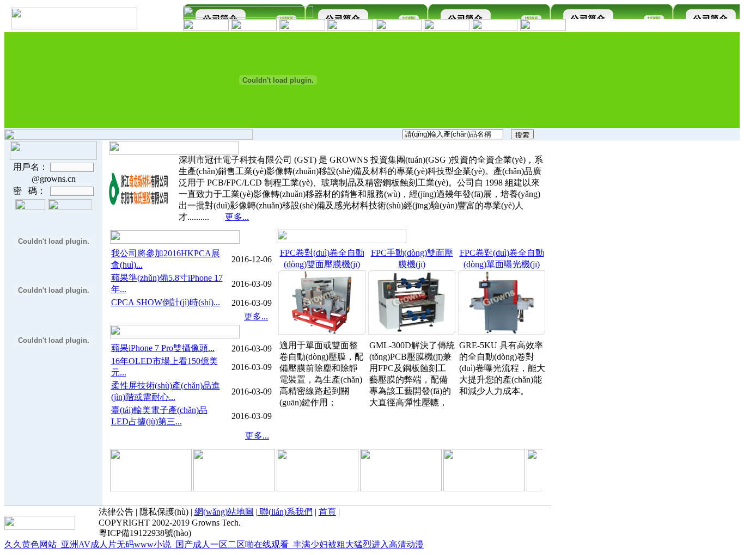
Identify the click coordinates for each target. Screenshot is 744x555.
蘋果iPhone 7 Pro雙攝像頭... (163, 348)
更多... (237, 216)
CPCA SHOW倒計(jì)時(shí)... (165, 302)
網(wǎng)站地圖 (224, 511)
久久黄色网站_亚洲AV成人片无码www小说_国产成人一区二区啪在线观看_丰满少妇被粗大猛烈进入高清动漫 (214, 544)
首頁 (327, 511)
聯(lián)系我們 (285, 511)
